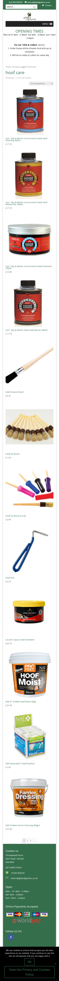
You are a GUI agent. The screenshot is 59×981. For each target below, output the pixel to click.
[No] (55, 963)
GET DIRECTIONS (14, 867)
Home (8, 67)
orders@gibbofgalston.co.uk (24, 878)
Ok (29, 962)
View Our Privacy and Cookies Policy (29, 972)
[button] (45, 24)
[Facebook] (11, 937)
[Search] (34, 7)
